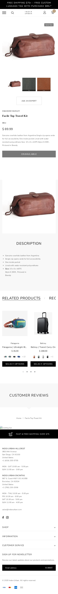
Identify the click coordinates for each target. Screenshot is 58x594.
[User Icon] (44, 13)
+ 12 (23, 356)
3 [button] (31, 371)
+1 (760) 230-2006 (10, 487)
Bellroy (43, 343)
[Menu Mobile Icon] (4, 13)
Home (18, 418)
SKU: (4, 123)
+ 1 (52, 356)
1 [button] (23, 371)
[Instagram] (7, 517)
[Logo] (29, 13)
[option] (29, 48)
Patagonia (15, 343)
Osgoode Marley (11, 111)
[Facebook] (3, 517)
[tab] (23, 298)
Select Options (15, 364)
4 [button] (34, 371)
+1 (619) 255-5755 (10, 460)
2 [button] (27, 371)
